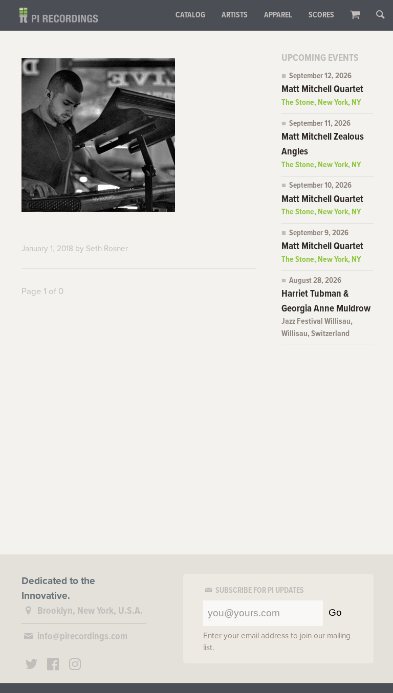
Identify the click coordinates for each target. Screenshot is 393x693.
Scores (321, 15)
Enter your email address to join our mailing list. (277, 641)
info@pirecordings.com (82, 637)
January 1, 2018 (47, 248)
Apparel (278, 15)
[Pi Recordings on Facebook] (53, 666)
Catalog (190, 15)
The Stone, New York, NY (321, 103)
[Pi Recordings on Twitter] (31, 666)
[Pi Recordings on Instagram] (75, 666)
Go (335, 612)
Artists (235, 15)
